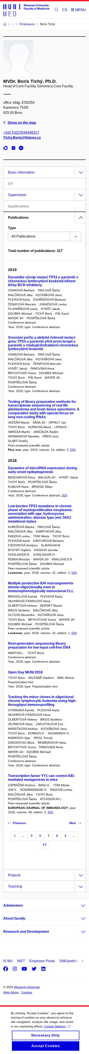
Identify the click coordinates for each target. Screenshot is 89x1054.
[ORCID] (22, 148)
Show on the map (22, 122)
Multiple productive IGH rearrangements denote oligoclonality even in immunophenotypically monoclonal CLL (41, 587)
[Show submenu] (79, 905)
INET (21, 961)
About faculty (14, 918)
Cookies (26, 992)
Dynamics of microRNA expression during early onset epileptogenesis (42, 470)
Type (12, 228)
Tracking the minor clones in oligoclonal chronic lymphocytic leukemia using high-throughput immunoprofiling (42, 700)
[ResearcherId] (6, 148)
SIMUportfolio (69, 961)
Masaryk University (27, 987)
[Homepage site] (26, 10)
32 (44, 845)
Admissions (13, 905)
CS (64, 10)
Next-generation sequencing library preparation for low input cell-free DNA (39, 645)
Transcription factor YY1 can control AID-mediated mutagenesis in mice (41, 777)
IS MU (8, 961)
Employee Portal (42, 961)
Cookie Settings (55, 1026)
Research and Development (26, 931)
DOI (73, 449)
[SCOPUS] (14, 148)
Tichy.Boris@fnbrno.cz (22, 137)
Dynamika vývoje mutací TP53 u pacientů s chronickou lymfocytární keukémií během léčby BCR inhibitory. (43, 281)
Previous (19, 823)
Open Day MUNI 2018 (25, 672)
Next (72, 823)
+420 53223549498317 (21, 132)
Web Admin (11, 992)
